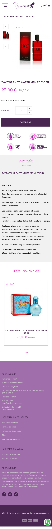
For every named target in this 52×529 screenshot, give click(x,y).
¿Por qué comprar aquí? (12, 383)
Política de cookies (10, 458)
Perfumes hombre (13, 16)
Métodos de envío (10, 423)
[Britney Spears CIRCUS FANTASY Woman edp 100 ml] (26, 305)
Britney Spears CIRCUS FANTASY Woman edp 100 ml (26, 331)
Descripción (26, 160)
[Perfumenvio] (24, 5)
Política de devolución (11, 431)
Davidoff (30, 16)
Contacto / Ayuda (10, 386)
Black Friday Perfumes (11, 439)
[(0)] (44, 5)
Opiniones (26, 165)
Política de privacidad (11, 454)
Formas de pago (9, 427)
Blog (4, 435)
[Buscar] (42, 6)
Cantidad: (6, 110)
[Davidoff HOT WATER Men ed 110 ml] (31, 50)
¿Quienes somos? (9, 379)
